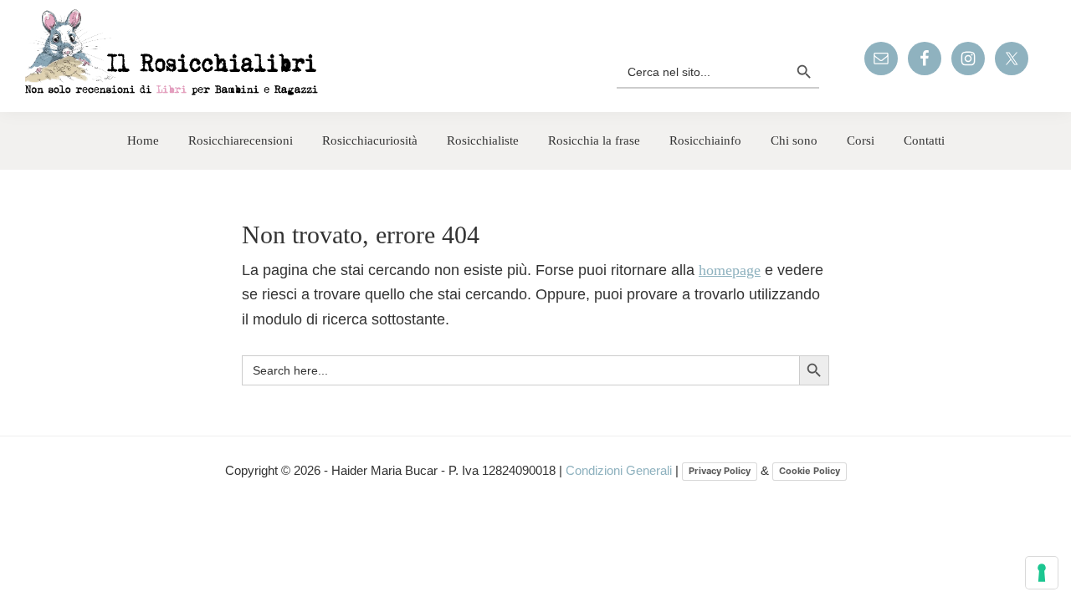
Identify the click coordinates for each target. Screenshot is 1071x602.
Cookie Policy (809, 471)
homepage (730, 270)
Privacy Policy (720, 471)
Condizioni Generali (620, 470)
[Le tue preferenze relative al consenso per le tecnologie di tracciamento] (1042, 573)
